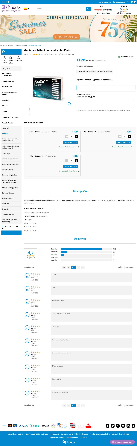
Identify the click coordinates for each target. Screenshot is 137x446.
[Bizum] (35, 425)
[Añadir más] (76, 136)
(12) (114, 249)
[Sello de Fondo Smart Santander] (85, 426)
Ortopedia (11, 209)
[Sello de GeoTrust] (62, 425)
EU (3, 229)
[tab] (4, 60)
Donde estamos (72, 437)
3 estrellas (54, 254)
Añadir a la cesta (71, 142)
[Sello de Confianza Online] (53, 425)
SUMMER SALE (11, 87)
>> (82, 267)
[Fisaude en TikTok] (133, 426)
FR (14, 227)
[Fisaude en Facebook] (107, 426)
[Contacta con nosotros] (128, 2)
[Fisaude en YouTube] (123, 426)
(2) (114, 251)
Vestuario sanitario (11, 198)
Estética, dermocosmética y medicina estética (11, 140)
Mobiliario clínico (11, 169)
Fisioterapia (11, 128)
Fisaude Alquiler (11, 123)
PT (6, 227)
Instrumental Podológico (19, 45)
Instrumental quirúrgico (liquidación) (11, 220)
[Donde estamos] (3, 2)
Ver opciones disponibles (85, 66)
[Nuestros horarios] (8, 2)
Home (2, 45)
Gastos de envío (67, 434)
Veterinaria (11, 203)
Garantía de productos (120, 434)
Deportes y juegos (11, 193)
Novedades (11, 100)
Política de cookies (57, 437)
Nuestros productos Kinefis (11, 93)
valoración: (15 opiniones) (40, 54)
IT (17, 227)
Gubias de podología (34, 45)
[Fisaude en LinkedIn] (128, 426)
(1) (114, 254)
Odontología (11, 153)
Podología (8, 45)
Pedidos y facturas (10, 62)
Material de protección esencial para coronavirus (11, 181)
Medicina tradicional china (11, 164)
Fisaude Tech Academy (11, 117)
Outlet (11, 111)
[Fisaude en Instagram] (118, 426)
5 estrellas (54, 249)
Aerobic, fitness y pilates (11, 187)
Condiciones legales (15, 434)
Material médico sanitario (11, 159)
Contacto (83, 437)
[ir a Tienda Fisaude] (68, 442)
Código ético (54, 434)
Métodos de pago (81, 434)
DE (10, 227)
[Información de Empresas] (72, 425)
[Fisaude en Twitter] (113, 426)
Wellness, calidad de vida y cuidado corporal (11, 147)
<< (64, 267)
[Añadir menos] (66, 136)
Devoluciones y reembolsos (99, 434)
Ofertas (11, 106)
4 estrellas (54, 251)
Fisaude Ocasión (11, 81)
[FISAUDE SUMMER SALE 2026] (68, 28)
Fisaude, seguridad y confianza (36, 434)
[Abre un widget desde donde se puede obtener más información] (122, 442)
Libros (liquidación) (11, 214)
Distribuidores (18, 60)
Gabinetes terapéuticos (11, 175)
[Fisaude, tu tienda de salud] (11, 9)
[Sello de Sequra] (46, 426)
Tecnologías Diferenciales (11, 74)
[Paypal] (23, 426)
